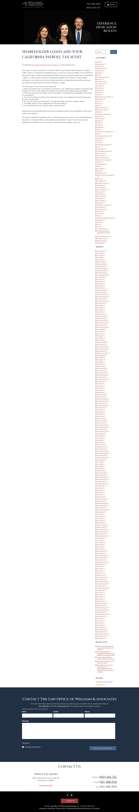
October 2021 (101, 377)
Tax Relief (100, 202)
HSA (98, 133)
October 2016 (101, 507)
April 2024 (100, 312)
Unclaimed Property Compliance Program (103, 231)
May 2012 (100, 623)
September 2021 (102, 379)
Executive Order (102, 110)
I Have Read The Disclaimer (32, 747)
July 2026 (100, 253)
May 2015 (100, 544)
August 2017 (100, 486)
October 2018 (101, 455)
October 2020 (101, 403)
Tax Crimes (100, 196)
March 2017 (100, 496)
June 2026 (100, 255)
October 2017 (101, 481)
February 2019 (101, 446)
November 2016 (102, 505)
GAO (98, 129)
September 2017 (102, 483)
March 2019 (100, 444)
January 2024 (101, 318)
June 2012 (100, 620)
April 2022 (100, 364)
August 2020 (101, 407)
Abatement (100, 64)
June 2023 (100, 333)
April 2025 (100, 285)
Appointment (101, 68)
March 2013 (100, 601)
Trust (98, 226)
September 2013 (102, 588)
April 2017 (100, 494)
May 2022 (100, 362)
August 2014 (100, 564)
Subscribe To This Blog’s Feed (105, 681)
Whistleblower (101, 238)
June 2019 (100, 438)
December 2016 (102, 503)
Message (25, 721)
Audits (99, 73)
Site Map (51, 808)
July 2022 (100, 357)
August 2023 (101, 329)
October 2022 (101, 351)
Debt (98, 94)
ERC (98, 105)
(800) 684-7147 (93, 7)
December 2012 (102, 607)
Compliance (100, 83)
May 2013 (100, 597)
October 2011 (101, 638)
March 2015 (100, 549)
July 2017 (99, 488)
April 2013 (100, 599)
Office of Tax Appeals (103, 160)
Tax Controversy (102, 189)
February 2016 (101, 525)
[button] (111, 5)
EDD (72, 65)
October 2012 (101, 612)
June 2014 (100, 568)
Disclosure (100, 99)
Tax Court (100, 192)
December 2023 (102, 320)
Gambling (100, 127)
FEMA (99, 112)
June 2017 (100, 490)
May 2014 (100, 570)
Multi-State (100, 149)
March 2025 (100, 288)
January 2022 (101, 370)
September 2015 (102, 536)
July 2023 (100, 331)
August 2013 (100, 590)
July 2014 (100, 566)
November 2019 (102, 427)
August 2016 (100, 512)
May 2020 (100, 414)
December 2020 (102, 399)
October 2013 (101, 586)
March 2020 (100, 418)
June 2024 (100, 307)
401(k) (99, 62)
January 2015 (101, 553)
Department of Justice (104, 96)
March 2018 (100, 470)
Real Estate (100, 168)
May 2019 (100, 440)
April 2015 (100, 547)
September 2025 (102, 275)
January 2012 (101, 631)
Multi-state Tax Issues (103, 151)
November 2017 (102, 479)
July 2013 (99, 592)
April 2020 (100, 416)
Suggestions (100, 181)
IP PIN (99, 140)
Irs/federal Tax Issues (103, 144)
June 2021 (100, 386)
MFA (98, 147)
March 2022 (100, 366)
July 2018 (100, 462)
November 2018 (102, 453)
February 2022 (101, 368)
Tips (98, 224)
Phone (87, 712)
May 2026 (100, 257)
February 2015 (101, 551)
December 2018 (102, 451)
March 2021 (100, 392)
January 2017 (101, 501)
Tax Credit (100, 194)
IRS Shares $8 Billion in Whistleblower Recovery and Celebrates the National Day (106, 653)
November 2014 (102, 557)
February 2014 (101, 577)
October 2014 (101, 560)
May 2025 (100, 283)
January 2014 (101, 579)
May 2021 (100, 388)
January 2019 (101, 449)
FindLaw (97, 808)
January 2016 (101, 527)
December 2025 (102, 268)
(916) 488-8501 (93, 4)
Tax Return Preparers (103, 205)
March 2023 (100, 340)
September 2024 (102, 301)
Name (24, 712)
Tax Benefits (101, 187)
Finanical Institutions (103, 114)
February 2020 (101, 420)
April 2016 (100, 520)
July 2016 (99, 514)
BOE (98, 75)
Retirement (100, 173)
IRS (98, 142)
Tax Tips (99, 211)
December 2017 (102, 477)
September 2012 (102, 614)
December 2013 (102, 581)
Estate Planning (102, 107)
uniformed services (103, 236)
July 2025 (100, 279)
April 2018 (100, 468)
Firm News (100, 118)
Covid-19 (99, 90)
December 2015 (102, 529)
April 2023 (100, 338)
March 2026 (100, 262)
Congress (100, 86)
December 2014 (102, 555)
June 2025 (100, 281)
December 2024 (102, 294)
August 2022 (101, 355)
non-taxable (101, 155)
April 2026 (100, 259)
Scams (99, 178)
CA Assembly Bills (102, 77)
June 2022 (100, 359)
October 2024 (101, 299)
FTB (98, 123)
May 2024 (100, 309)
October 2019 (101, 429)
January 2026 (101, 266)
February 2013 (101, 603)
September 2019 (102, 431)
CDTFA (99, 79)
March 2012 (100, 627)
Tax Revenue (101, 209)
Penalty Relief (101, 164)
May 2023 (100, 336)
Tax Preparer (101, 200)
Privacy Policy (61, 808)
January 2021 (101, 396)
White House (101, 240)
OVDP (99, 162)
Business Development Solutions (79, 808)
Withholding (100, 243)
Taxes (98, 215)
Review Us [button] (70, 801)
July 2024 (100, 305)
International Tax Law (103, 136)
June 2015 (100, 542)
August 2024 (101, 303)
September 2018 (102, 457)
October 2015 (101, 533)
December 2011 (102, 634)
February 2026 (101, 264)
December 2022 (102, 346)
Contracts (100, 88)
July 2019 (100, 436)
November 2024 (102, 296)
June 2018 (100, 464)
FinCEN (99, 116)
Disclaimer (26, 743)
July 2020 (100, 409)
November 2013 (102, 583)
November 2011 (102, 636)
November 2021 (102, 375)
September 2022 (102, 353)
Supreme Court (102, 183)
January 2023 (101, 344)
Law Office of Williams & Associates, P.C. (45, 65)
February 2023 (101, 342)
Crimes (99, 92)
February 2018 (101, 473)
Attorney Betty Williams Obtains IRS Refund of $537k (106, 658)
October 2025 (101, 272)
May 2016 (100, 518)
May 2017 (100, 492)
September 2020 (102, 405)
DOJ (98, 101)
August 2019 (100, 433)
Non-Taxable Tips (102, 157)
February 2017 (101, 499)
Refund (99, 170)
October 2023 (101, 325)
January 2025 (101, 292)
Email (56, 712)
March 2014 (100, 575)
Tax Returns (100, 207)
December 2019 (102, 425)
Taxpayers (100, 220)
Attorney (99, 70)
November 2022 (102, 349)
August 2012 (100, 616)
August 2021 (100, 381)
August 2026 (101, 251)
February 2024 (101, 316)
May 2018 (100, 466)
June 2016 (100, 516)
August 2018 (100, 460)
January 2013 (101, 605)
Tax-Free (99, 213)
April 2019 (100, 442)
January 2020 (101, 423)
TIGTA (99, 222)
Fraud (99, 120)
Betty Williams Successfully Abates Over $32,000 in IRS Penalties (105, 647)
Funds (99, 125)
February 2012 (101, 629)
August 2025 (101, 277)
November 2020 (102, 401)
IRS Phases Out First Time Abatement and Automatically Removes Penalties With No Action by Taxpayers (105, 668)
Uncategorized (101, 229)
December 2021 (102, 372)
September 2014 (102, 562)
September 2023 (102, 327)
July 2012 (99, 618)
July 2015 (99, 540)
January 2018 (101, 475)
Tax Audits (100, 185)
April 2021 (100, 390)
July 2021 (99, 383)
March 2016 (100, 523)
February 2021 (101, 394)
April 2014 (100, 573)
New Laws (100, 153)
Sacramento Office (46, 785)
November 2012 (102, 610)
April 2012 (100, 625)
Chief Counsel (101, 81)
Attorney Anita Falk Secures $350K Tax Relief (105, 662)
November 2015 (102, 531)
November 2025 (102, 270)
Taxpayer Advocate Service (105, 218)
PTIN (98, 166)
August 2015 (100, 538)
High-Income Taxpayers (104, 131)
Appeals (99, 66)
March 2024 (100, 314)
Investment (100, 138)
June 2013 (100, 594)
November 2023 (102, 322)
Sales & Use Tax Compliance (105, 175)
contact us (76, 122)
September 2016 (102, 510)
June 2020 (100, 412)
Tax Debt (100, 198)
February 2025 (101, 290)
